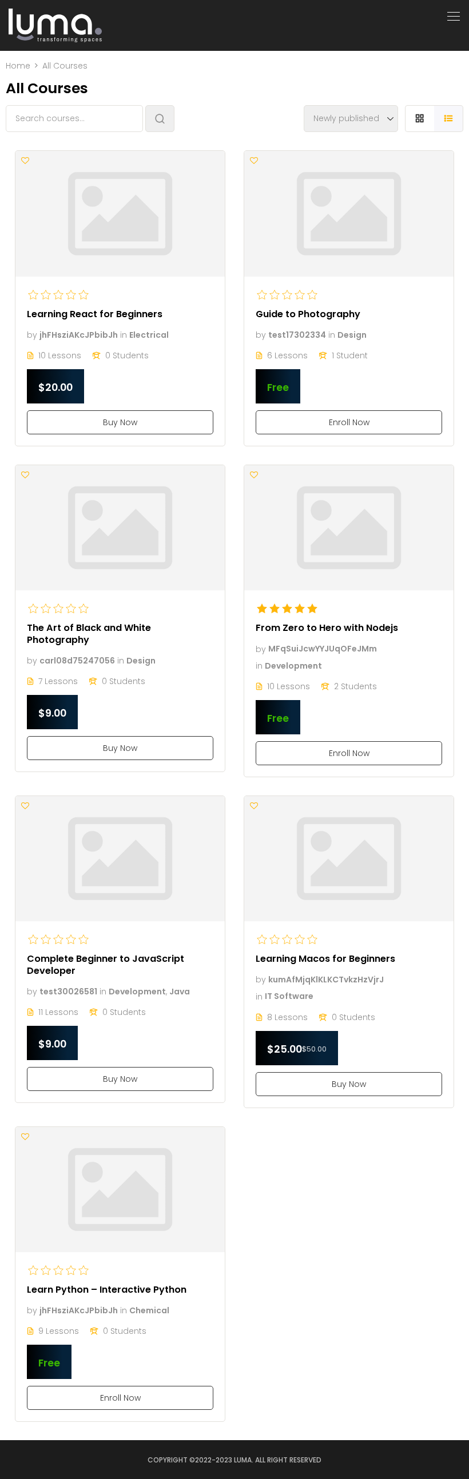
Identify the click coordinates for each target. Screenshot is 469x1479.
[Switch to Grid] (419, 118)
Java (179, 991)
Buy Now (120, 422)
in (123, 335)
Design (352, 335)
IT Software (289, 996)
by (32, 335)
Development (293, 665)
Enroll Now (349, 422)
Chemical (149, 1310)
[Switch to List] (448, 118)
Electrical (149, 335)
